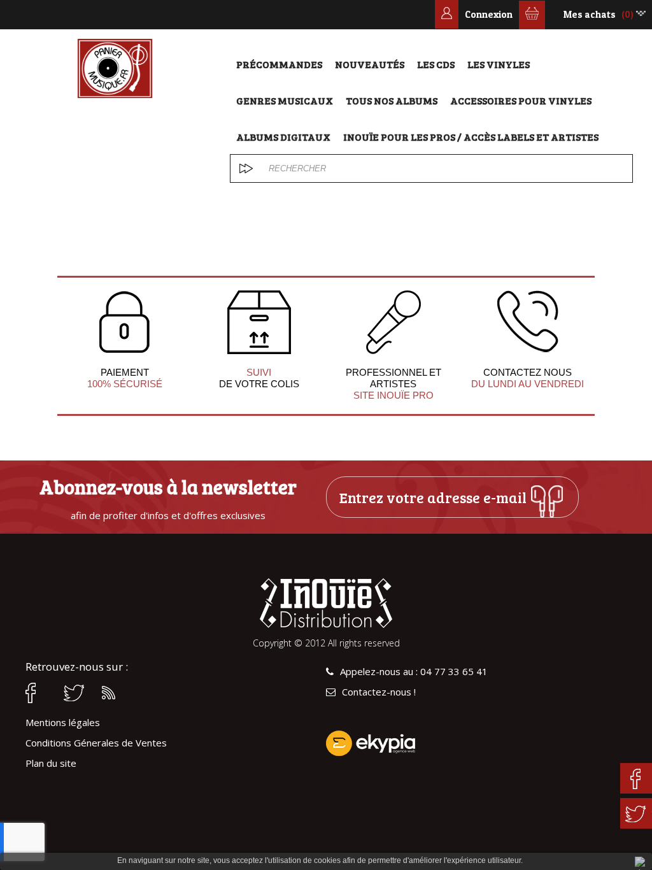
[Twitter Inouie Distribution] (76, 693)
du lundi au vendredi (527, 383)
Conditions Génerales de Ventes (96, 743)
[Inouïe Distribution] (115, 68)
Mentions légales (62, 722)
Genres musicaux (284, 100)
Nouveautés (369, 64)
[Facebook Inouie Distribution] (38, 693)
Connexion (489, 14)
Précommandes (279, 64)
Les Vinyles (498, 64)
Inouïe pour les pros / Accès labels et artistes (471, 136)
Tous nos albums (391, 100)
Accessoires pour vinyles (521, 100)
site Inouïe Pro (393, 395)
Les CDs (436, 64)
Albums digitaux (283, 136)
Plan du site (50, 763)
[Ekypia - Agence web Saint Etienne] (476, 743)
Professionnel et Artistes (393, 378)
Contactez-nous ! (379, 692)
